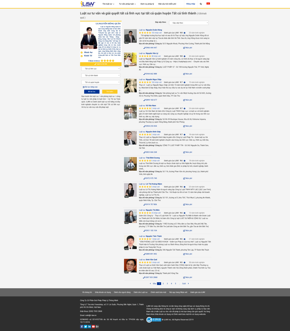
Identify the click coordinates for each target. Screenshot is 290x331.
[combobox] (189, 23)
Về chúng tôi (87, 292)
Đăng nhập (190, 4)
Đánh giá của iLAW (197, 292)
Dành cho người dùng (122, 292)
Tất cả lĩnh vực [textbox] (91, 69)
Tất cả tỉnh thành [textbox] (91, 75)
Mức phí (188, 48)
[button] (200, 4)
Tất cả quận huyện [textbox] (92, 82)
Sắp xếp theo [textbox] (178, 23)
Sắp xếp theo (160, 22)
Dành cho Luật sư (140, 292)
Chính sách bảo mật (158, 292)
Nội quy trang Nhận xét (178, 292)
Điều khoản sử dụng (103, 292)
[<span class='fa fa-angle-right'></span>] (188, 283)
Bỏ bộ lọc (91, 91)
